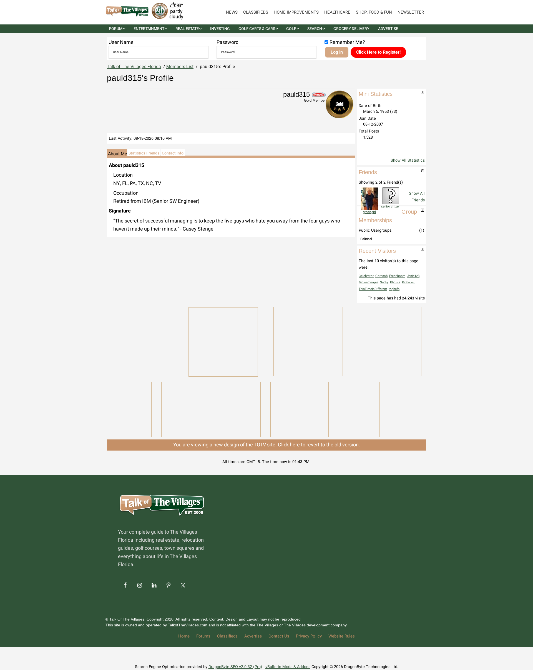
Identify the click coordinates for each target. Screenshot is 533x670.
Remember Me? (347, 42)
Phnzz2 (395, 282)
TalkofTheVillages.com (187, 625)
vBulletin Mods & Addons (287, 667)
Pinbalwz (408, 282)
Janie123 (413, 276)
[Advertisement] (144, 341)
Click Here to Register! (378, 52)
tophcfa (394, 289)
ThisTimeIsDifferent (373, 289)
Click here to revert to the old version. (319, 445)
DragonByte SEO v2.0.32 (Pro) (235, 667)
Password (227, 42)
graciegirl (369, 212)
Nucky (384, 282)
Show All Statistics (408, 160)
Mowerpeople (368, 282)
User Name (121, 42)
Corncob (381, 276)
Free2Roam (397, 276)
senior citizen (390, 206)
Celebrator (366, 276)
